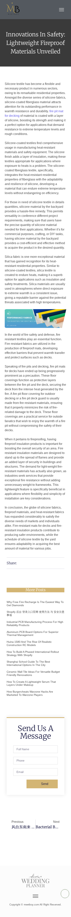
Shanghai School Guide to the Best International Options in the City (28, 663)
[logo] (13, 9)
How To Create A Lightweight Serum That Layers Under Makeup (31, 683)
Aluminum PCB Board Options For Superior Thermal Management (33, 633)
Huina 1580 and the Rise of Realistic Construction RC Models (29, 643)
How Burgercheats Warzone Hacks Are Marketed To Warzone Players (30, 693)
